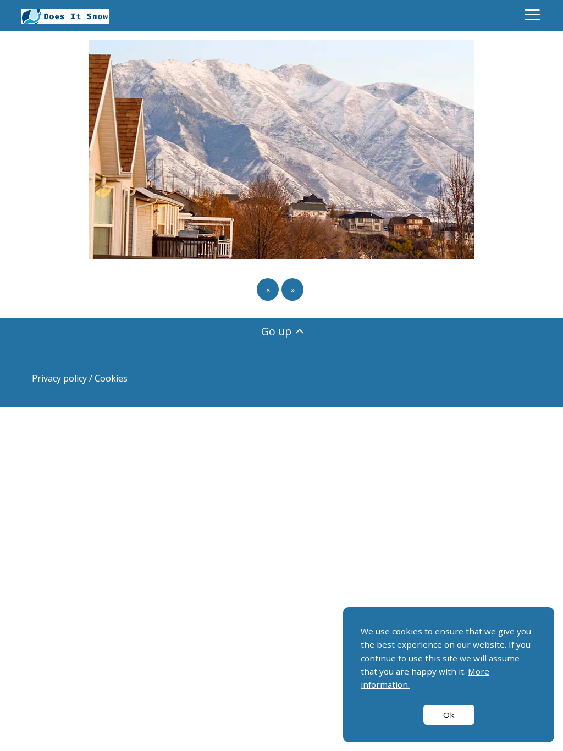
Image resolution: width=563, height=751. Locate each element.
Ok (449, 714)
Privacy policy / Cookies (80, 378)
